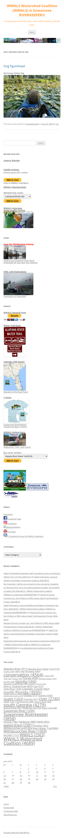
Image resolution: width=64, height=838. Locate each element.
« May (6, 786)
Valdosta (27, 722)
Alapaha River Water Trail (44, 668)
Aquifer (9, 671)
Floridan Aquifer (48, 678)
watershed (18, 725)
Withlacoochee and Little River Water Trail (31, 728)
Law (38, 686)
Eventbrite (8, 514)
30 (29, 782)
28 (13, 782)
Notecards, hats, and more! (17, 447)
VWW (43, 722)
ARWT (20, 671)
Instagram (12, 523)
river (49, 698)
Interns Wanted (12, 160)
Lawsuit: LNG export (14, 361)
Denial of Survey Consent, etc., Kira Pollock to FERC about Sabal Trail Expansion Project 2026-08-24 (31, 598)
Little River (12, 689)
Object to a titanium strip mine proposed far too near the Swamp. (21, 261)
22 (21, 779)
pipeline (46, 695)
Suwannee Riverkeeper (26, 716)
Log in (6, 804)
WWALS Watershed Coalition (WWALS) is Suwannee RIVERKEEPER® (32, 10)
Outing (31, 695)
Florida (30, 678)
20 (5, 779)
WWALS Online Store (14, 432)
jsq (57, 124)
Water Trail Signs (12, 325)
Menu (32, 32)
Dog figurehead (14, 66)
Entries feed (9, 807)
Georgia (25, 681)
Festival (17, 679)
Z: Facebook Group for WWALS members (25, 536)
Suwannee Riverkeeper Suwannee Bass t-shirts (15, 425)
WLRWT (11, 735)
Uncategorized (31, 124)
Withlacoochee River (25, 731)
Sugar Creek (49, 708)
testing (11, 722)
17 (37, 775)
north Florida (23, 692)
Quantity (31, 699)
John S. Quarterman (18, 686)
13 (5, 775)
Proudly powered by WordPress (16, 832)
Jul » (55, 786)
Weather (41, 725)
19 (53, 775)
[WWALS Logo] (15, 489)
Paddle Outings (11, 169)
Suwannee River (19, 711)
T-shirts (7, 397)
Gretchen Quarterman (16, 683)
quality (13, 699)
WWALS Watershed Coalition (23, 741)
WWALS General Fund (15, 312)
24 (37, 779)
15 (21, 775)
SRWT (37, 708)
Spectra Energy (13, 708)
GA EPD (9, 682)
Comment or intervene (15, 296)
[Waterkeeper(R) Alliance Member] (11, 496)
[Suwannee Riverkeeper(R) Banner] (37, 489)
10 (37, 772)
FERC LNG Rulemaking (15, 271)
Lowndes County (35, 689)
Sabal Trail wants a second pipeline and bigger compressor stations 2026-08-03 (31, 634)
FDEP (8, 679)
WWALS (32, 734)
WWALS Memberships (15, 187)
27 (5, 782)
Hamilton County (37, 684)
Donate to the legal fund (16, 392)
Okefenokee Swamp (13, 696)
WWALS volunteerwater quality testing (14, 209)
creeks (49, 675)
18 (45, 775)
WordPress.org (10, 814)
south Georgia (25, 705)
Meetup (16, 527)
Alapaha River (15, 669)
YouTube (11, 531)
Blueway (33, 671)
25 (45, 779)
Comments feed (11, 811)
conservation (23, 675)
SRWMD (27, 708)
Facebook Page (14, 519)
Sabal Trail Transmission (18, 701)
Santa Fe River (42, 701)
